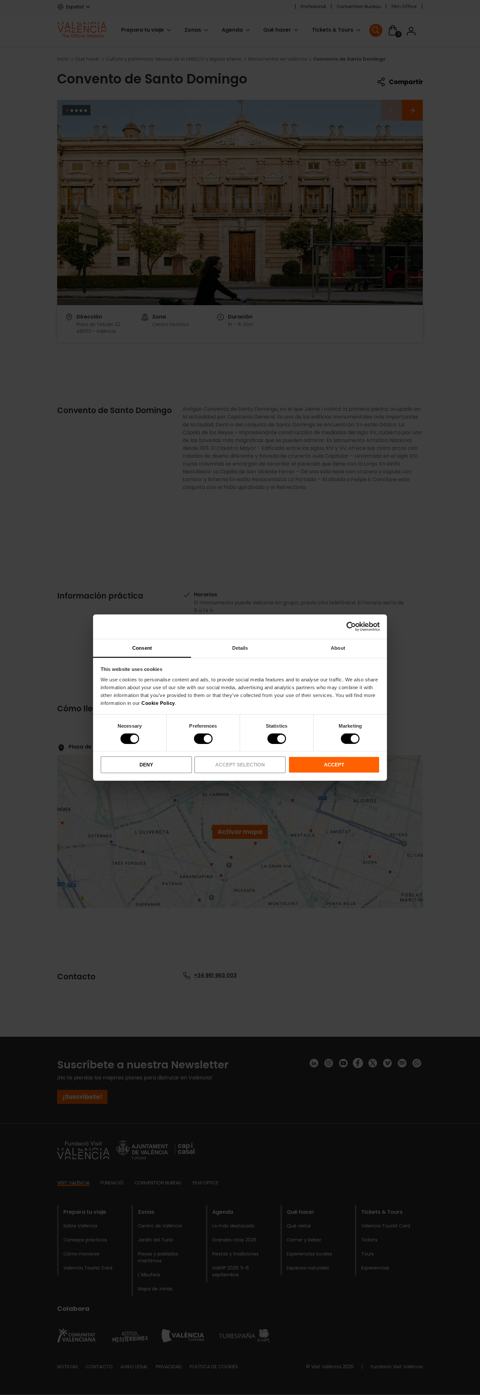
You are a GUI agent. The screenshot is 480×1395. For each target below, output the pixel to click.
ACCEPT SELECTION (240, 764)
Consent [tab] (142, 647)
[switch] (203, 739)
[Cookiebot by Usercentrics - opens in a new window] (351, 626)
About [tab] (338, 647)
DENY (146, 764)
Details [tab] (240, 647)
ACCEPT (334, 764)
